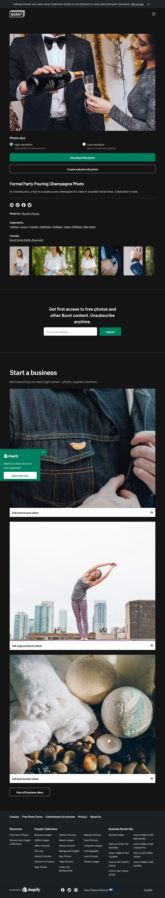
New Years (89, 226)
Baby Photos (40, 867)
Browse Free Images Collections (20, 841)
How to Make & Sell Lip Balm (119, 854)
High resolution (23, 144)
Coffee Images (41, 840)
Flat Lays (38, 850)
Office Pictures (42, 845)
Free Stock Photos (19, 834)
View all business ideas (29, 792)
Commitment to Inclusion (60, 816)
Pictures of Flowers (44, 861)
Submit (110, 331)
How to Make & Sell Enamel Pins (143, 845)
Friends (33, 226)
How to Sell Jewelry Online (119, 863)
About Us (95, 816)
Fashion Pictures (67, 834)
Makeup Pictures (92, 834)
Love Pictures (91, 856)
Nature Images (66, 840)
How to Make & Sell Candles (143, 863)
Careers (14, 816)
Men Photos (65, 856)
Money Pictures (67, 845)
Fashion (14, 226)
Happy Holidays (73, 226)
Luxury (24, 226)
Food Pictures (91, 840)
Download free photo (82, 157)
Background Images (69, 850)
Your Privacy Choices (96, 890)
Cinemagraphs (91, 850)
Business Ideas (116, 834)
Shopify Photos (30, 213)
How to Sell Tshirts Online (118, 872)
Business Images (43, 834)
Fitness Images (91, 861)
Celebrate (45, 226)
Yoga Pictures (66, 861)
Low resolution (95, 144)
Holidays (57, 226)
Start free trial (20, 475)
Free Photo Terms (32, 816)
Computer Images (93, 845)
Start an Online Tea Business (118, 845)
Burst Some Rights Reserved (26, 239)
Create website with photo (82, 169)
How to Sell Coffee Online (143, 854)
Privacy (82, 816)
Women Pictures (42, 856)
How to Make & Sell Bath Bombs (143, 836)
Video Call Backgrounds (65, 868)
